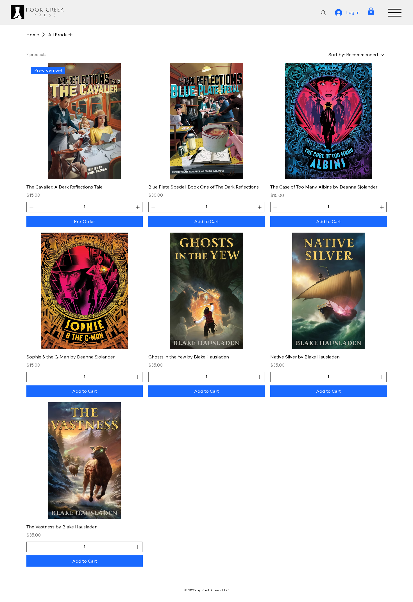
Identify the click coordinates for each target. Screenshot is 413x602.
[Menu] (394, 12)
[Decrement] (30, 207)
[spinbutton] (84, 207)
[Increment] (138, 207)
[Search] (323, 13)
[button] (371, 11)
